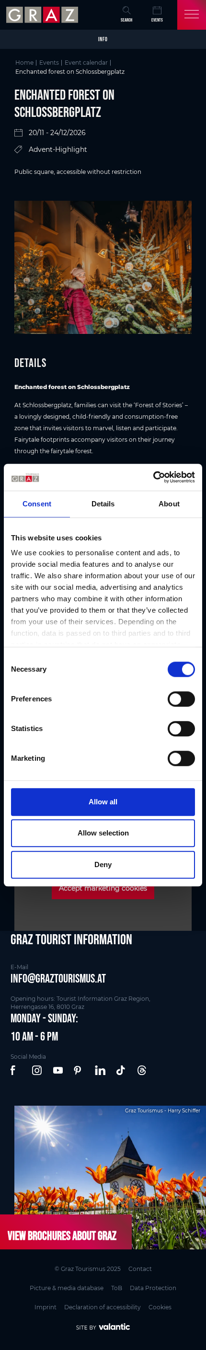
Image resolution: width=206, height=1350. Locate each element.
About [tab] (169, 504)
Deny (103, 864)
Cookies (160, 1307)
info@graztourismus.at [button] (58, 978)
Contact (140, 1268)
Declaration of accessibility (102, 1307)
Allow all (103, 802)
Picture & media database (66, 1288)
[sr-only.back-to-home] (43, 15)
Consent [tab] (37, 504)
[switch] (181, 699)
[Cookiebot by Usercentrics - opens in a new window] (153, 477)
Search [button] (126, 20)
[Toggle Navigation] (191, 15)
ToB (116, 1288)
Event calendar (86, 62)
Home (24, 62)
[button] (16, 1070)
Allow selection (103, 833)
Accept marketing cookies (103, 888)
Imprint (45, 1307)
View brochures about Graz (62, 1235)
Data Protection (153, 1288)
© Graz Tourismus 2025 (88, 1268)
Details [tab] (103, 504)
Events (157, 20)
